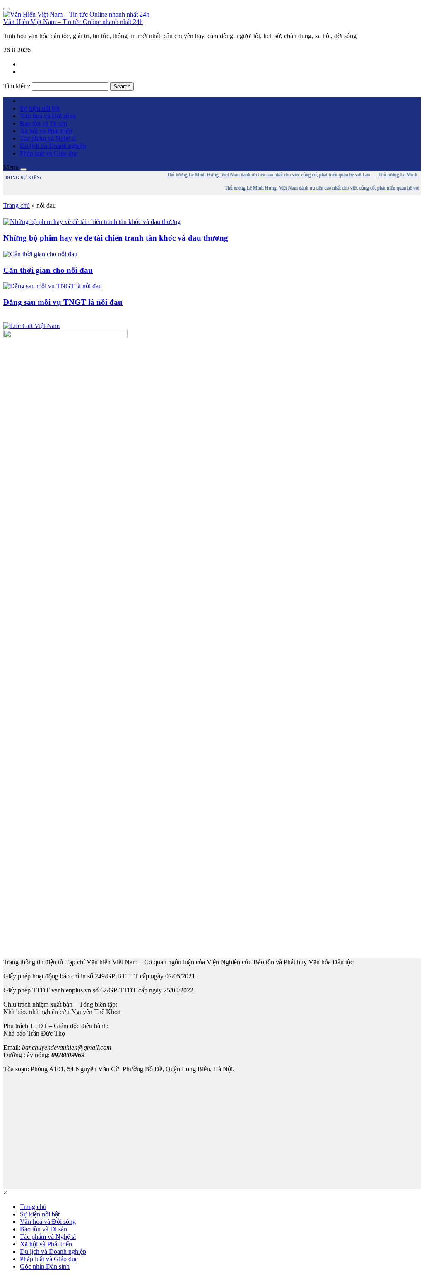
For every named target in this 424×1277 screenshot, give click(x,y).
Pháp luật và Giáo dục (49, 153)
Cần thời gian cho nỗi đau (48, 270)
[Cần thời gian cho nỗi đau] (40, 254)
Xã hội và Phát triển (46, 130)
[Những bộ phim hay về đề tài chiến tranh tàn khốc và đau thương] (92, 221)
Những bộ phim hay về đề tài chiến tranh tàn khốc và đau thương (115, 238)
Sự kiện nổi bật (40, 108)
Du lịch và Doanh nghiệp (53, 145)
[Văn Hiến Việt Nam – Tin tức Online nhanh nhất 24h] (76, 14)
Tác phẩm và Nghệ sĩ (48, 138)
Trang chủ (16, 205)
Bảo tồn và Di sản (43, 123)
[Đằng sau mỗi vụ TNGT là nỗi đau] (52, 285)
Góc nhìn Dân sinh (45, 1266)
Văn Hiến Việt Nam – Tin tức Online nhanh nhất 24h (73, 21)
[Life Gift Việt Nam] (31, 325)
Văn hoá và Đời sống (48, 115)
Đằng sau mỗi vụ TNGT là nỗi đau (63, 302)
